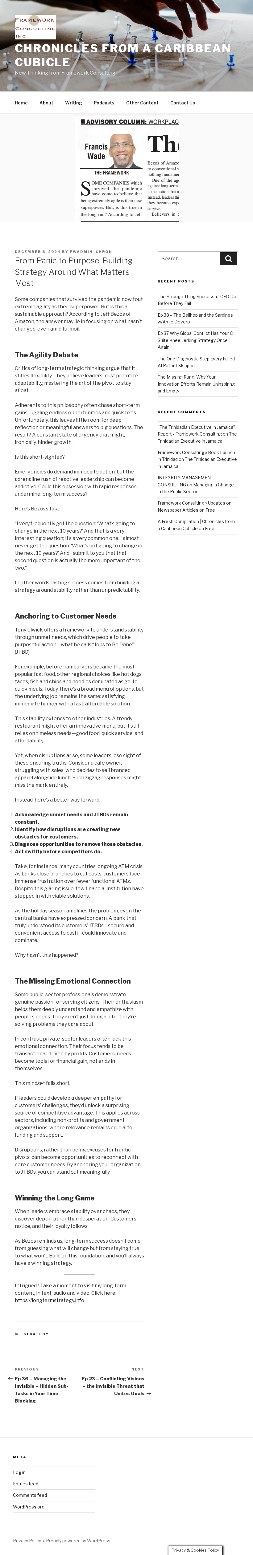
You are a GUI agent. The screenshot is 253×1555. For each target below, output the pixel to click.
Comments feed (30, 1495)
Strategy (36, 1334)
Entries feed (25, 1483)
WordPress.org (28, 1506)
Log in (19, 1472)
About (46, 102)
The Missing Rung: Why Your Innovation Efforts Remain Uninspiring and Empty (196, 383)
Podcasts (104, 102)
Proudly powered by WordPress (78, 1540)
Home (21, 102)
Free (210, 510)
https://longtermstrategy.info (49, 1300)
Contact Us (182, 102)
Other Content (142, 102)
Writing (73, 102)
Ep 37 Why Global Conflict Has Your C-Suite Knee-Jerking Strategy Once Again (196, 340)
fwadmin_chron (91, 252)
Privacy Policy (27, 1540)
